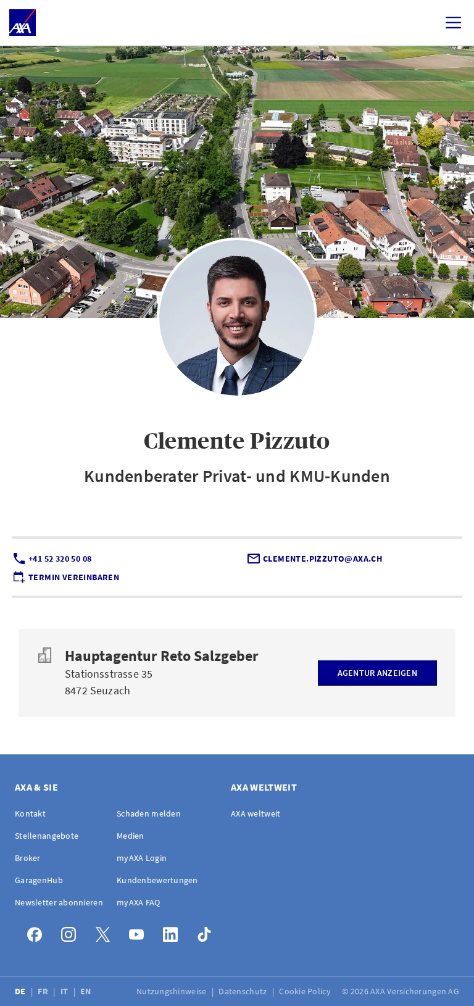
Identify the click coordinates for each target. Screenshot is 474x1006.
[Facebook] (38, 931)
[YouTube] (140, 931)
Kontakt (30, 813)
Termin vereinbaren (73, 577)
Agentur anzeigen (377, 672)
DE (21, 991)
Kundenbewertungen (157, 880)
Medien (130, 835)
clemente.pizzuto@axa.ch (322, 558)
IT (65, 991)
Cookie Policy (306, 991)
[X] (106, 931)
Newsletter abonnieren (59, 902)
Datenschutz (243, 991)
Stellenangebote (46, 835)
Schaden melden (149, 813)
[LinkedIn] (174, 931)
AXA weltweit (255, 813)
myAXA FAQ (138, 902)
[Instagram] (72, 931)
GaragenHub (39, 880)
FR (44, 991)
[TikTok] (207, 931)
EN (86, 991)
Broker (28, 857)
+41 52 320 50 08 (59, 558)
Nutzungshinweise (172, 991)
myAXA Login (142, 857)
